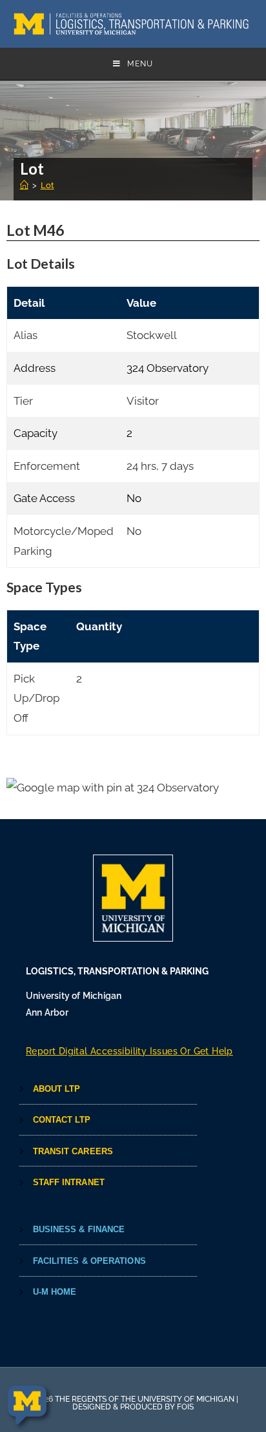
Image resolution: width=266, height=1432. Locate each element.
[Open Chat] (27, 1405)
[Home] (24, 185)
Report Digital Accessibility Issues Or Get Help (129, 1051)
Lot (47, 185)
